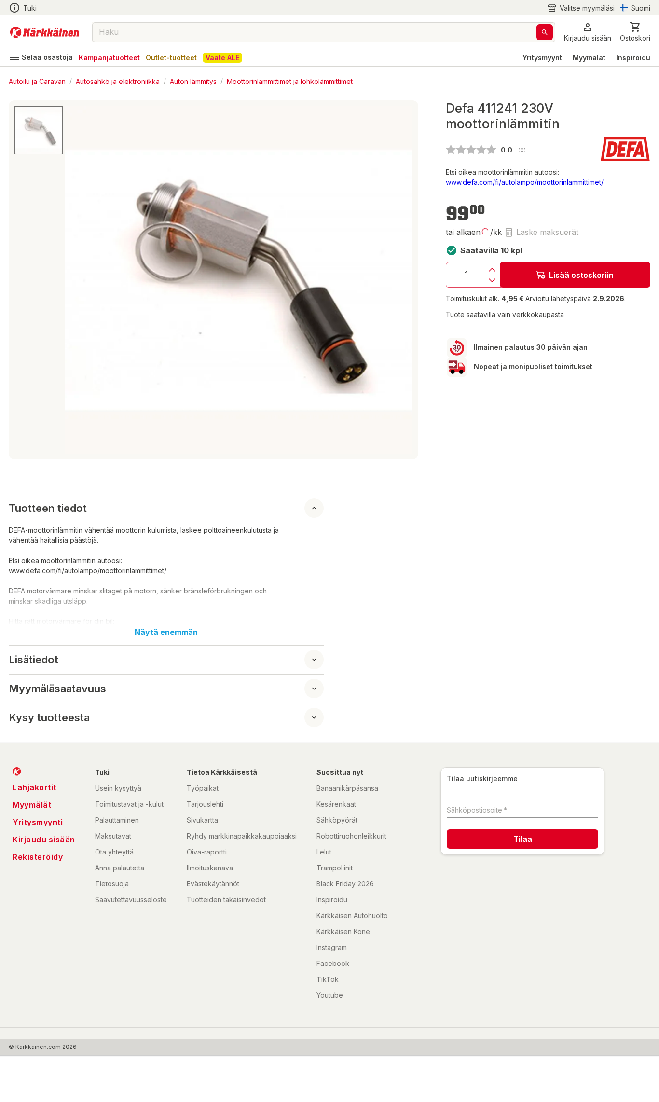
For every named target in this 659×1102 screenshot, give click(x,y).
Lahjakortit (34, 787)
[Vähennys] (492, 280)
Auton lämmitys (193, 81)
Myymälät (589, 58)
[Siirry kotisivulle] (44, 32)
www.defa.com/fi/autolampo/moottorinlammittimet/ (525, 182)
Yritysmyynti (543, 58)
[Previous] (78, 280)
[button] (581, 8)
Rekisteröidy (38, 857)
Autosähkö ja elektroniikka (118, 81)
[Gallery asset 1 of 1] (238, 280)
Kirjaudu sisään (44, 839)
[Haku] (544, 32)
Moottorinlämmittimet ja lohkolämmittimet (290, 81)
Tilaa (522, 839)
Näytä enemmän (166, 632)
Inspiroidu (633, 58)
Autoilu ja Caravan (37, 81)
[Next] (399, 280)
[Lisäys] (492, 269)
